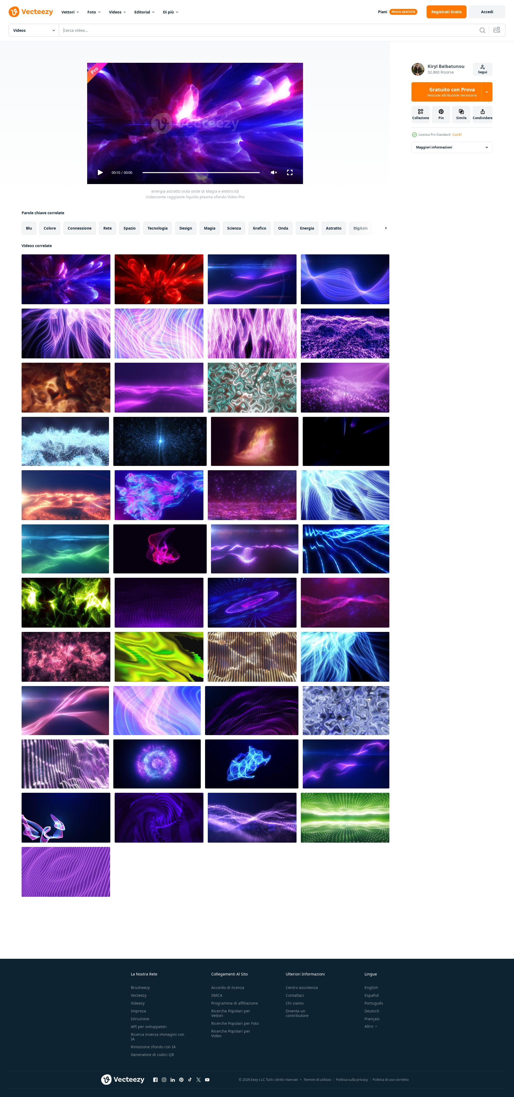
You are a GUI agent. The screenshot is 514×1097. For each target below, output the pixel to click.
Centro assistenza (302, 987)
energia (307, 228)
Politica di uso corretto (391, 1079)
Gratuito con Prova (452, 92)
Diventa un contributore (297, 1013)
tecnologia (158, 228)
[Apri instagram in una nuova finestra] (164, 1079)
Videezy (138, 1003)
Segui (482, 72)
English (371, 987)
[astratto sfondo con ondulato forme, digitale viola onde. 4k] (159, 818)
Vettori (68, 12)
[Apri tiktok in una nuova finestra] (190, 1079)
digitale (360, 228)
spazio (130, 228)
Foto (91, 12)
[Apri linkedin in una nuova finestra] (173, 1079)
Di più (168, 12)
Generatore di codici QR (152, 1054)
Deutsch (372, 1010)
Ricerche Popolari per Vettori (230, 1013)
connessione (79, 228)
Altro (369, 1026)
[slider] (201, 172)
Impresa (138, 1010)
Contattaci (295, 995)
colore (50, 228)
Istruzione (140, 1018)
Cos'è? (457, 134)
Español (372, 995)
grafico (259, 228)
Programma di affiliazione (234, 1003)
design (185, 228)
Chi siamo (295, 1003)
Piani (382, 11)
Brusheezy (140, 987)
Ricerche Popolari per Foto (235, 1023)
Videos (115, 12)
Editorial (142, 12)
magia (209, 228)
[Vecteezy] (31, 11)
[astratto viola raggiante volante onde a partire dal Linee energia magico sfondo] (345, 279)
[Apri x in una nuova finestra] (198, 1079)
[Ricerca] (482, 30)
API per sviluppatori (149, 1026)
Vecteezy (139, 995)
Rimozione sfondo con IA (153, 1046)
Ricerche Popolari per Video (230, 1033)
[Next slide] (381, 228)
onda (283, 228)
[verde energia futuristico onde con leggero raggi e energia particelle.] (65, 548)
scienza (234, 228)
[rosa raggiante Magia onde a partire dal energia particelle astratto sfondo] (65, 710)
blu (29, 228)
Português (374, 1003)
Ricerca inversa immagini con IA (157, 1036)
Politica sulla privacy (352, 1079)
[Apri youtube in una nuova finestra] (207, 1079)
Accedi (487, 11)
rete (107, 228)
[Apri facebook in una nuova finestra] (155, 1079)
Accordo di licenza (227, 987)
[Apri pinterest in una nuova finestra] (181, 1079)
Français (372, 1018)
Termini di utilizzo (317, 1079)
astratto (334, 228)
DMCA (216, 995)
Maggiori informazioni (434, 147)
